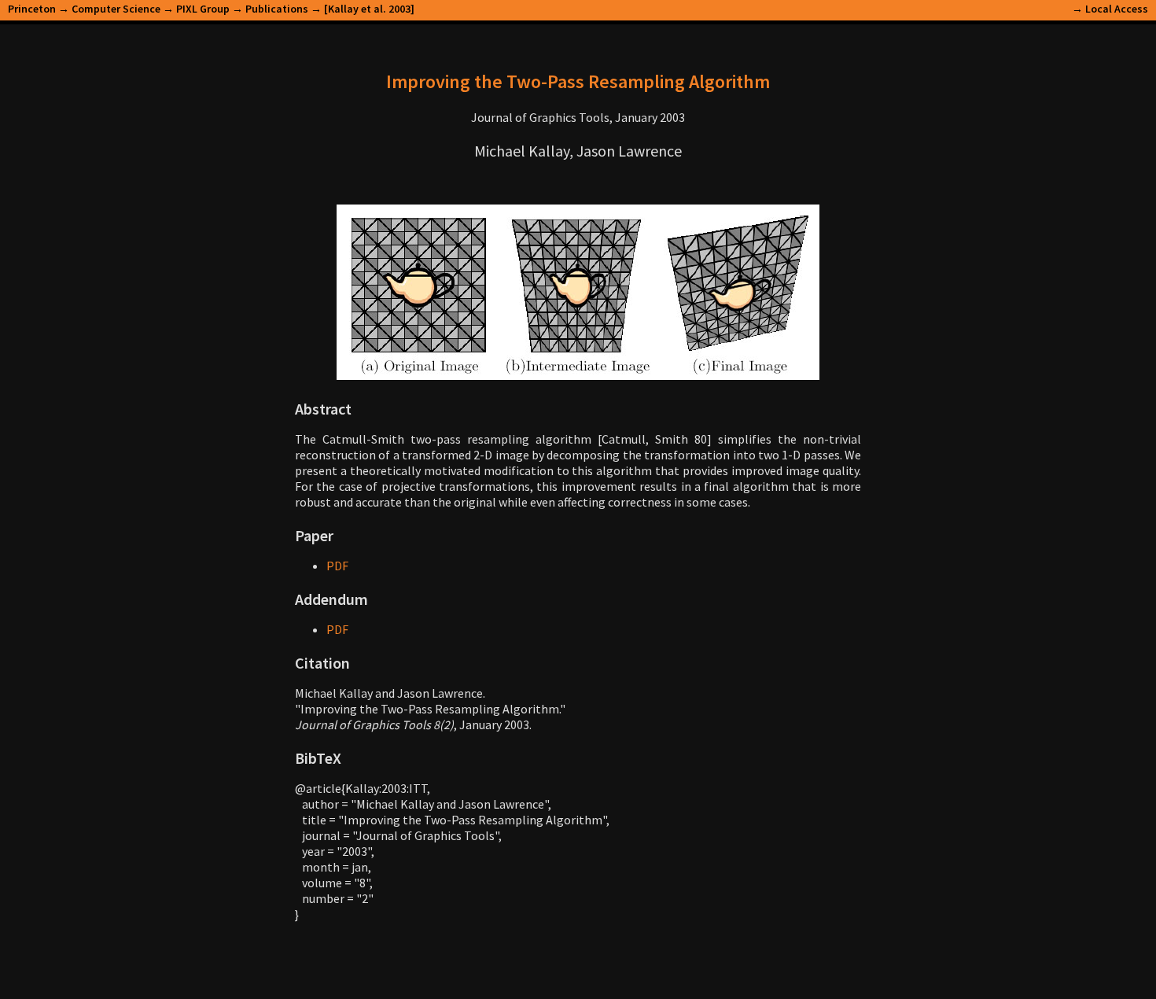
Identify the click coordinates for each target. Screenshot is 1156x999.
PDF (337, 565)
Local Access (1116, 9)
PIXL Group (203, 9)
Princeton (32, 9)
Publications (276, 9)
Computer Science (116, 9)
